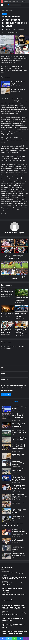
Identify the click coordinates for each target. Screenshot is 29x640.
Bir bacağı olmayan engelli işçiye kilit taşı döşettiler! (18, 547)
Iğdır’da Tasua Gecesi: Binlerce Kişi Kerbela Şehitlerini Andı (18, 424)
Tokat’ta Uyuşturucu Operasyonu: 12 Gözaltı (18, 554)
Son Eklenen (14, 401)
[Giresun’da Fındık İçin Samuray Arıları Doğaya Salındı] (21, 292)
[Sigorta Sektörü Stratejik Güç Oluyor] (5, 84)
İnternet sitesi (4, 379)
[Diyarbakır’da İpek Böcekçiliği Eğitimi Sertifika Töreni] (7, 324)
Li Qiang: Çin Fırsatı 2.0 (18, 89)
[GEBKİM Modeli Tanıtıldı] (6, 504)
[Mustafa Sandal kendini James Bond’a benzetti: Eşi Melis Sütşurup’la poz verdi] (6, 487)
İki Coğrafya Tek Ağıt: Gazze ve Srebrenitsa (18, 539)
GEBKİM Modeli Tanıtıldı (19, 502)
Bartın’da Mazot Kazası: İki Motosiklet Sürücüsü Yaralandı (19, 510)
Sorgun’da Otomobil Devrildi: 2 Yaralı (18, 517)
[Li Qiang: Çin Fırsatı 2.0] (5, 91)
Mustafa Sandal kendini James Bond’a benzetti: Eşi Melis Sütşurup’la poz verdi (19, 487)
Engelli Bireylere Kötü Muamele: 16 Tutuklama (19, 431)
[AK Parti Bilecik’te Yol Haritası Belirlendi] (6, 471)
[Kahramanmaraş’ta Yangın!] (7, 308)
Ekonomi (10, 10)
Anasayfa (5, 10)
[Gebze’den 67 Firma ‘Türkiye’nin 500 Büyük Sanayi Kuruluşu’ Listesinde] (21, 324)
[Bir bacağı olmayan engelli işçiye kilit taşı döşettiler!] (6, 548)
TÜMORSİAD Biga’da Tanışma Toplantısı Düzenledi (21, 315)
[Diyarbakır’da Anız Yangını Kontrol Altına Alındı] (6, 440)
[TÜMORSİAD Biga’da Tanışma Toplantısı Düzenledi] (21, 308)
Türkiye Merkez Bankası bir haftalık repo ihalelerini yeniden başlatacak (7, 292)
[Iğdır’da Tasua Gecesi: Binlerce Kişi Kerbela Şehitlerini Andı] (6, 425)
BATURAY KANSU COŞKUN (10, 29)
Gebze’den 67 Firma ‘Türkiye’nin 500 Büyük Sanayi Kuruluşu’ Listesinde (21, 331)
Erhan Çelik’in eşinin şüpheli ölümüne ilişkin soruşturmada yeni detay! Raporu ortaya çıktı (19, 532)
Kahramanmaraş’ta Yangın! (7, 314)
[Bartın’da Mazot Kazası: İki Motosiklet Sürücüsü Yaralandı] (6, 511)
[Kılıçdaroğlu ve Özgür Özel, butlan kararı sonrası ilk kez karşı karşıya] (6, 416)
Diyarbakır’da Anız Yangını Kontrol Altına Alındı (19, 438)
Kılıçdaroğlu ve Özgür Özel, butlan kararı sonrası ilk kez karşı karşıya (18, 416)
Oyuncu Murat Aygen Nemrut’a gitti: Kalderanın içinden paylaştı (19, 496)
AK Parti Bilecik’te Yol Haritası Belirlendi (18, 469)
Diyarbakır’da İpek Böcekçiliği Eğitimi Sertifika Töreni (6, 330)
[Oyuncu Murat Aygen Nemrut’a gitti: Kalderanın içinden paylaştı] (6, 497)
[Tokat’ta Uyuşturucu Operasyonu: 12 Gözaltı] (6, 556)
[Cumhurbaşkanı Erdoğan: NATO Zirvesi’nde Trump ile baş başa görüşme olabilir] (6, 447)
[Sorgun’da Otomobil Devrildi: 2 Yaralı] (6, 519)
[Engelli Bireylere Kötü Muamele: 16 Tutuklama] (6, 433)
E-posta (3, 373)
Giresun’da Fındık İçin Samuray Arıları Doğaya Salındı (21, 299)
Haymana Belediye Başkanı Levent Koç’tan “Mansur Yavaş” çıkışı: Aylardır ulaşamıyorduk (19, 478)
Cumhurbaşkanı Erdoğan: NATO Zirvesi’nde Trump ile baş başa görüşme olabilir (19, 447)
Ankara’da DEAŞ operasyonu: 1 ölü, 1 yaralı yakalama (19, 462)
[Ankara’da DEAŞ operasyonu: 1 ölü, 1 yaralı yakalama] (6, 463)
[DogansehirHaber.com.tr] (14, 5)
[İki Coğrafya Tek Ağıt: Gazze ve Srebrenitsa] (6, 541)
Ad (2, 367)
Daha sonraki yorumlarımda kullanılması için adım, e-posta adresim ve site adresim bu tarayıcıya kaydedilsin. (13, 388)
